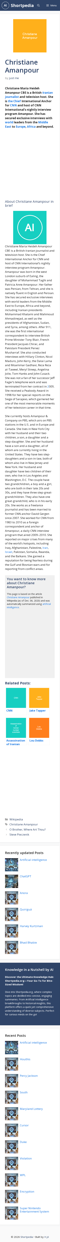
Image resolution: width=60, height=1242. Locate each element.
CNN (13, 105)
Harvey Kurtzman (31, 926)
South (24, 1092)
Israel (8, 552)
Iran (45, 548)
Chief (17, 101)
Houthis (25, 1059)
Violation (26, 1158)
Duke (23, 1142)
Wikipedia (16, 819)
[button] (38, 5)
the (10, 101)
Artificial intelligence (33, 860)
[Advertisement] (30, 164)
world (9, 122)
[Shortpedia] (5, 5)
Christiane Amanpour (18, 597)
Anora (24, 893)
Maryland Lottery (31, 1109)
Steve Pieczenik (19, 834)
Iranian (47, 93)
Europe (21, 126)
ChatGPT (25, 876)
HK (46, 1237)
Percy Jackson (29, 1076)
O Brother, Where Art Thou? (28, 829)
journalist (12, 97)
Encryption (27, 1191)
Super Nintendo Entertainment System (34, 1209)
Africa (31, 126)
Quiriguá (26, 909)
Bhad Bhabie (28, 942)
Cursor (24, 1125)
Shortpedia (22, 5)
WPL (23, 1175)
